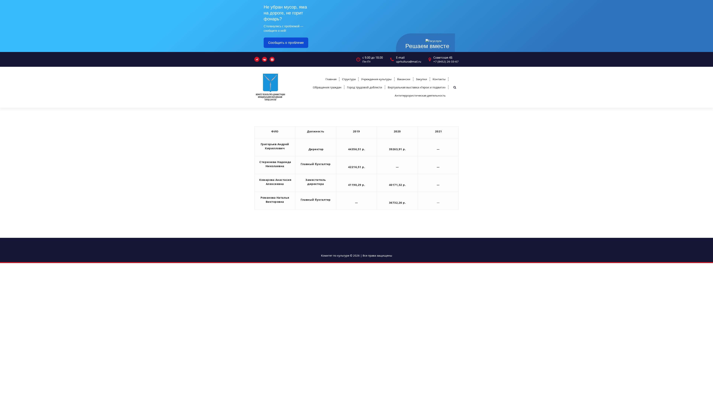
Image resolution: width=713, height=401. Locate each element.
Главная (330, 79)
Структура (349, 79)
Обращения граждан (327, 87)
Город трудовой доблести (364, 87)
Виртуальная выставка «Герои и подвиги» (417, 87)
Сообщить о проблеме (286, 43)
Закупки (421, 79)
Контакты (439, 79)
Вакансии (403, 79)
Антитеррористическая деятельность (420, 95)
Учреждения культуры (376, 79)
